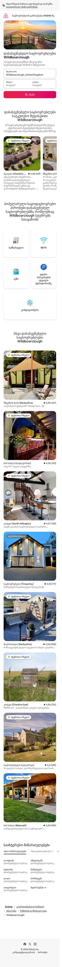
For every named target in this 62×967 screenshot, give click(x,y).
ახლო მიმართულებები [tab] (15, 851)
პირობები (42, 952)
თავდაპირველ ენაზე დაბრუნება (21, 7)
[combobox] (30, 75)
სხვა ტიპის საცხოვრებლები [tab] (44, 851)
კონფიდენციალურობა (23, 952)
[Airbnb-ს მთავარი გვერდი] (6, 15)
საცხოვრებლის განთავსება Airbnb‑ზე (33, 15)
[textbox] (16, 85)
